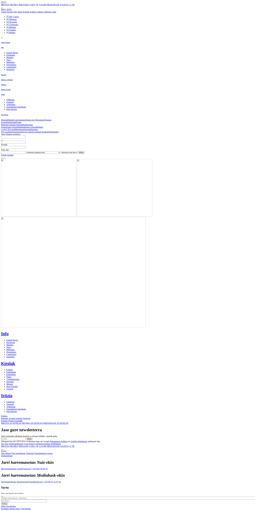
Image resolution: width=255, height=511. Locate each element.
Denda (18, 122)
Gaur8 (12, 129)
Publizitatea (54, 132)
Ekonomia (10, 55)
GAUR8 (42, 5)
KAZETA (64, 5)
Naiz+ (9, 60)
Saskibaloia (11, 372)
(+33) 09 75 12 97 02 (52, 482)
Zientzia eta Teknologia (34, 120)
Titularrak (30, 453)
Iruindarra (10, 69)
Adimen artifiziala (44, 12)
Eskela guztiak (7, 155)
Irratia (3, 127)
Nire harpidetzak (18, 453)
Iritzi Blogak (11, 109)
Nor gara (4, 132)
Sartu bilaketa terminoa (10, 134)
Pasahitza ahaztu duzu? (10, 509)
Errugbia (10, 382)
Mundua (9, 57)
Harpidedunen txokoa (44, 453)
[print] (2, 158)
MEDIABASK (53, 5)
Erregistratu (26, 509)
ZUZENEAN (11, 423)
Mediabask (19, 129)
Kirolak (26, 12)
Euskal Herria (12, 53)
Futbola (9, 370)
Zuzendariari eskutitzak (16, 107)
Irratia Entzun (11, 127)
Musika (4, 120)
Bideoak (4, 125)
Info (15, 12)
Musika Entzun (30, 127)
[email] (5, 158)
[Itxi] (2, 496)
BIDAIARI (24, 5)
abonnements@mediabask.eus (29, 482)
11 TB (72, 5)
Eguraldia (5, 122)
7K (37, 5)
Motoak (9, 384)
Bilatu (81, 153)
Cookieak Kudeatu (41, 132)
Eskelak (12, 122)
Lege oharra (28, 132)
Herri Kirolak (12, 386)
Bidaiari (39, 127)
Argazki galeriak (15, 418)
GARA (32, 5)
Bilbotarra (10, 62)
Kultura (33, 12)
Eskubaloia (11, 374)
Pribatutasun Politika (58, 441)
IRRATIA (5, 5)
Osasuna (47, 120)
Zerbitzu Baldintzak (79, 441)
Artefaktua (4, 115)
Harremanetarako (15, 132)
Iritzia (20, 12)
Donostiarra (11, 65)
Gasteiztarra (11, 67)
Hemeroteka (28, 125)
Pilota (8, 377)
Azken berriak (7, 12)
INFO (3, 9)
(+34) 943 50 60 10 (39, 469)
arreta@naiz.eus (24, 469)
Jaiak (54, 12)
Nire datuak (6, 453)
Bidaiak (10, 120)
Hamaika (34, 129)
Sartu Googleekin (8, 506)
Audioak (19, 125)
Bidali (29, 439)
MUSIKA (14, 5)
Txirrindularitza (12, 379)
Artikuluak (10, 104)
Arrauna (9, 389)
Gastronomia (19, 120)
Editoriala (10, 100)
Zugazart (10, 102)
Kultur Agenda (6, 89)
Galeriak (11, 125)
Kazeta (27, 129)
